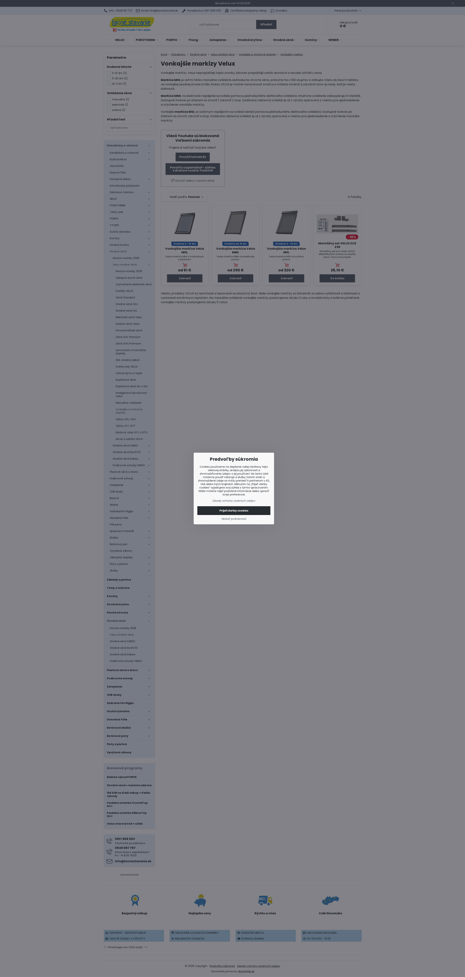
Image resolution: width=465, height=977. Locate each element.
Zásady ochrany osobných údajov (233, 501)
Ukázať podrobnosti (233, 519)
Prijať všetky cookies (233, 510)
